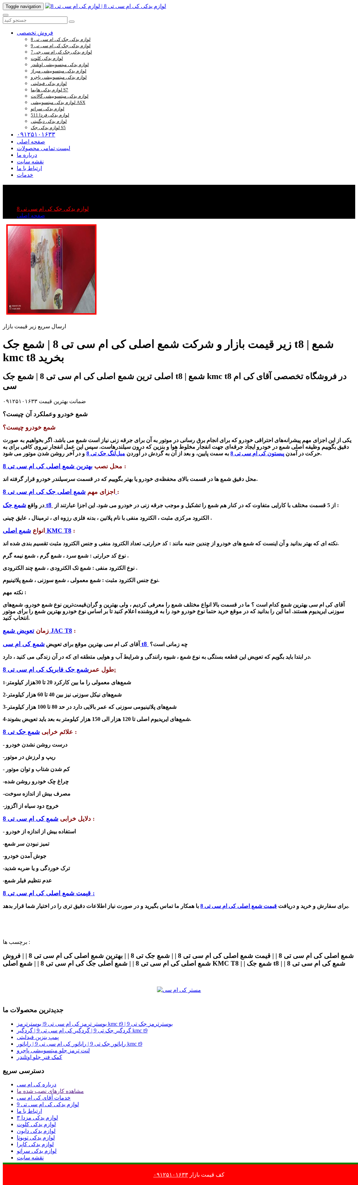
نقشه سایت (30, 161)
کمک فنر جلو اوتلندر (39, 1057)
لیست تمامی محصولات (43, 148)
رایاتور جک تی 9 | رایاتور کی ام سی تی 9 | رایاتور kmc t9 (79, 1044)
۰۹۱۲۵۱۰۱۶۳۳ (36, 134)
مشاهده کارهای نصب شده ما (50, 1091)
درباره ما (27, 155)
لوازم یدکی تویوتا (36, 1138)
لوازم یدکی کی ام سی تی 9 (48, 1104)
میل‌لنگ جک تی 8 (105, 453)
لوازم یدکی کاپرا (35, 1144)
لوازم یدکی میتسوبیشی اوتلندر (60, 64)
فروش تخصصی (35, 33)
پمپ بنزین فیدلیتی (38, 1037)
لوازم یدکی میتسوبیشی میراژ (58, 70)
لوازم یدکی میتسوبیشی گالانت (59, 96)
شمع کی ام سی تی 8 (30, 818)
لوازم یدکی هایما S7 (49, 89)
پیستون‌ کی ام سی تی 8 (257, 453)
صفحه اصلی (31, 142)
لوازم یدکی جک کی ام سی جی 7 (61, 52)
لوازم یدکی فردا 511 (50, 115)
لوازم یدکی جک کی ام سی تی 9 (61, 45)
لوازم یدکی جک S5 (48, 127)
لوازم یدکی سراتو (47, 108)
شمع (19, 505)
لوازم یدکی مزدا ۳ (37, 1118)
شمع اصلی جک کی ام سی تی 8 (60, 491)
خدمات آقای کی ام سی (44, 1098)
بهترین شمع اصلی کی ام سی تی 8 (48, 466)
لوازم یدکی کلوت (47, 58)
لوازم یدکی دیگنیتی (49, 121)
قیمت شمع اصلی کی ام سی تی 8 (238, 906)
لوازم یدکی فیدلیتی (49, 83)
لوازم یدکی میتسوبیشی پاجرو (59, 77)
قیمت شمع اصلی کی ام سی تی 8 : (49, 893)
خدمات (25, 175)
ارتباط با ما (29, 168)
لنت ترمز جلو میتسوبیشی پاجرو (53, 1050)
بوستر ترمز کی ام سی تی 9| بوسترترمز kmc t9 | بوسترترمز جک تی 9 (95, 1024)
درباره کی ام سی (36, 1084)
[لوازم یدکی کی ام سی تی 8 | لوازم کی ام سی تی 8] (105, 6)
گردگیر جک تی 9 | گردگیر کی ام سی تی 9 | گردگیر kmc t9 (82, 1030)
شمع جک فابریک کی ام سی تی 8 (46, 669)
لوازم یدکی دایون (36, 1131)
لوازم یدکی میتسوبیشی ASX (58, 102)
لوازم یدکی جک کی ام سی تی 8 (61, 39)
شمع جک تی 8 (21, 731)
